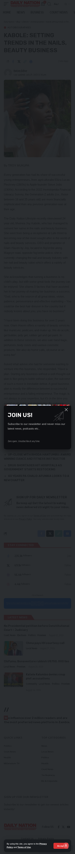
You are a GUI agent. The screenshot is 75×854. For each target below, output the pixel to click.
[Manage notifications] (66, 845)
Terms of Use (24, 847)
